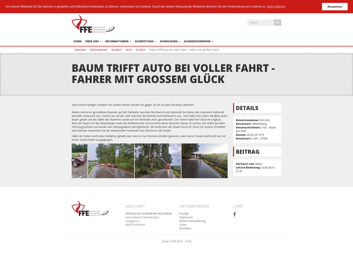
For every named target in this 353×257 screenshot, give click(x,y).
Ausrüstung (144, 41)
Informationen (117, 41)
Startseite (80, 49)
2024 (128, 49)
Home (78, 41)
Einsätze (116, 49)
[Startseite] (94, 24)
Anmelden (185, 228)
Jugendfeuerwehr (197, 41)
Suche (182, 224)
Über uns (92, 41)
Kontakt (184, 213)
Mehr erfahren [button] (276, 6)
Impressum (186, 217)
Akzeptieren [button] (334, 6)
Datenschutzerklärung (192, 221)
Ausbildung (169, 41)
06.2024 (140, 49)
